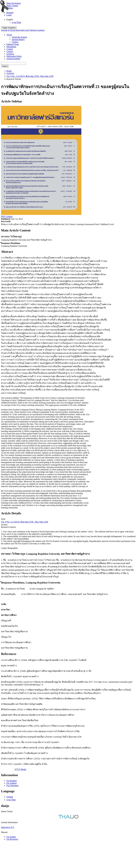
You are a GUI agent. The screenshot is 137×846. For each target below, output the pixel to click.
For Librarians (12, 785)
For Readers (11, 781)
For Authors (11, 783)
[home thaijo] (68, 818)
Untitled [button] (9, 216)
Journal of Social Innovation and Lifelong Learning (22, 30)
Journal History (18, 39)
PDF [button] (3, 216)
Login (9, 15)
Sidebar (9, 8)
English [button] (9, 19)
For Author (11, 837)
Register (9, 12)
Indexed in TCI (7, 827)
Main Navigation (13, 3)
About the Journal (19, 37)
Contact (15, 42)
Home (9, 71)
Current (9, 51)
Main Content (12, 6)
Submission (11, 47)
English (9, 797)
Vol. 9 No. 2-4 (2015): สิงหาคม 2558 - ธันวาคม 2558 (29, 76)
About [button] (9, 35)
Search (5, 66)
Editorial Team (12, 44)
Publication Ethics (14, 56)
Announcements (13, 59)
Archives (10, 54)
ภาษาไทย (16, 22)
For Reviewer (12, 839)
